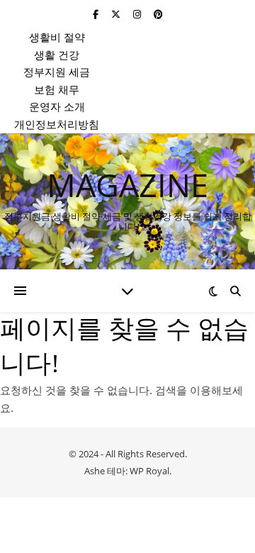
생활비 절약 (57, 37)
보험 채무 (56, 89)
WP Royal (149, 470)
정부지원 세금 (56, 72)
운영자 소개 (57, 106)
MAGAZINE (127, 185)
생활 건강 (56, 55)
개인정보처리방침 (56, 124)
